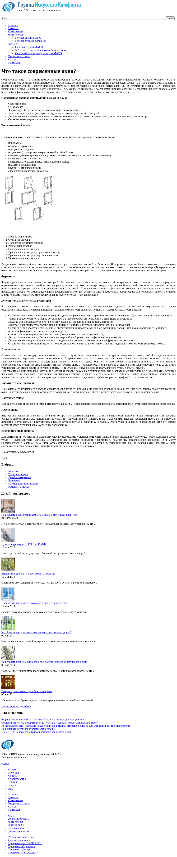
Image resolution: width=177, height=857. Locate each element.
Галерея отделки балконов (30, 40)
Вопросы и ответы (19, 56)
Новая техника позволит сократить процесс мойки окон (34, 603)
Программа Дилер (19, 849)
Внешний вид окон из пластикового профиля (28, 573)
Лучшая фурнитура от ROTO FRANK (23, 544)
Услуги (12, 785)
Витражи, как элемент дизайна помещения (26, 691)
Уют (10, 788)
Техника (13, 781)
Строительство (17, 778)
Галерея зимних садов (28, 37)
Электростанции (18, 474)
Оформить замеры (19, 840)
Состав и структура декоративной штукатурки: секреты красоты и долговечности (49, 722)
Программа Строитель (21, 846)
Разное (5, 763)
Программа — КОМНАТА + (25, 843)
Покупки (13, 772)
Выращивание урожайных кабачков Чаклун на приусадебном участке (42, 719)
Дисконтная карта (18, 831)
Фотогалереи (16, 34)
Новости (13, 28)
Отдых (12, 769)
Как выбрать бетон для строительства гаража (28, 728)
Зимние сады (16, 824)
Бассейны (14, 480)
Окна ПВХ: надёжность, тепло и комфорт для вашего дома (36, 731)
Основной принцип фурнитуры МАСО (38, 53)
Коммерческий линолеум (23, 483)
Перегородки (16, 828)
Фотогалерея (15, 821)
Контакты (14, 62)
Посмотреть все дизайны (16, 706)
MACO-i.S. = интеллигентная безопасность (40, 50)
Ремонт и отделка (18, 486)
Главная (13, 25)
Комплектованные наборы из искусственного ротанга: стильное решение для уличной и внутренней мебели (65, 725)
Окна (11, 815)
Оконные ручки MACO (29, 47)
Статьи (12, 59)
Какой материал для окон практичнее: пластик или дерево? (36, 632)
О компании (15, 31)
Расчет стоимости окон (21, 837)
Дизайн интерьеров (19, 477)
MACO (12, 43)
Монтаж (13, 471)
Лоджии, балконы (18, 818)
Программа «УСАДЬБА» (23, 852)
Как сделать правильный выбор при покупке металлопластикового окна (44, 661)
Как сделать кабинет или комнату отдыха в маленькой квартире (39, 514)
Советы (12, 775)
